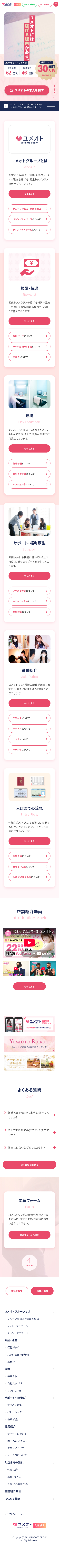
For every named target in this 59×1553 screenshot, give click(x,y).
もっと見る (29, 193)
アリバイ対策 (24, 590)
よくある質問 (12, 1499)
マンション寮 (23, 484)
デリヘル (21, 718)
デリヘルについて (17, 1433)
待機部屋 (22, 463)
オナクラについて (17, 1455)
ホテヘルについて (17, 1441)
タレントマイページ (27, 219)
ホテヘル (21, 728)
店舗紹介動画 (13, 1491)
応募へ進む (42, 1291)
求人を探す (45, 4)
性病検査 (22, 611)
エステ (20, 739)
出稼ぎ (20, 357)
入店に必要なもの (26, 877)
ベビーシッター (25, 601)
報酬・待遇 (11, 1340)
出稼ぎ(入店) (24, 866)
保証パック (22, 336)
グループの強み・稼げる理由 (27, 208)
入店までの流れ (14, 1462)
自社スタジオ (24, 473)
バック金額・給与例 (27, 346)
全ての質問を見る (29, 1164)
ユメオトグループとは (17, 1311)
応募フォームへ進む (29, 1235)
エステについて (16, 1448)
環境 (7, 1369)
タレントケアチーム (26, 229)
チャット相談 (29, 4)
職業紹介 (10, 1426)
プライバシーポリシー (18, 1514)
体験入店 (22, 856)
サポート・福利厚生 (16, 1398)
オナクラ (21, 749)
